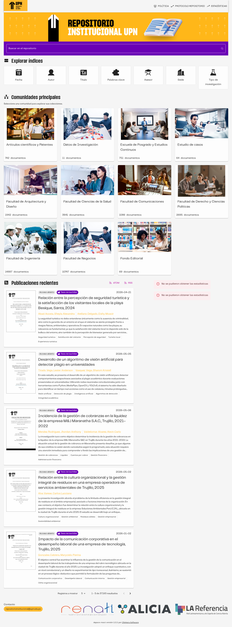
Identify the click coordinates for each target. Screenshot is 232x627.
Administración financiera (49, 459)
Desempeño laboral (73, 578)
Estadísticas (219, 6)
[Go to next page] (130, 593)
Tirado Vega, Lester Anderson (55, 370)
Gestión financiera (99, 455)
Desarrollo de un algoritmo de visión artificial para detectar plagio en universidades (80, 362)
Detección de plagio (63, 394)
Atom (116, 283)
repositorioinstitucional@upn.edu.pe (23, 609)
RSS (130, 283)
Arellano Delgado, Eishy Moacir (95, 314)
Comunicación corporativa (50, 578)
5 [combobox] (82, 593)
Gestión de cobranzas (48, 455)
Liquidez (64, 455)
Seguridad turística (46, 337)
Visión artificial (44, 394)
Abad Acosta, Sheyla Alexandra (56, 314)
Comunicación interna (95, 578)
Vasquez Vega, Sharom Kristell (93, 370)
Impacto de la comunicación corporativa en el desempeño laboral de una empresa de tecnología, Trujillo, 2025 (81, 544)
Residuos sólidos (87, 517)
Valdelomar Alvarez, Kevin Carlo (102, 432)
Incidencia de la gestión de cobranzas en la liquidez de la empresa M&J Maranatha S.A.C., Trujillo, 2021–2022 (82, 421)
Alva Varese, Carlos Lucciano (55, 493)
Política (163, 6)
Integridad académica (48, 398)
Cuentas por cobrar (79, 455)
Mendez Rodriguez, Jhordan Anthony (59, 432)
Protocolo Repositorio (190, 6)
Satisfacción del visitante (69, 337)
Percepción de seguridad (94, 337)
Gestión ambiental (69, 517)
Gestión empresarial (107, 517)
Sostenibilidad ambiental (49, 521)
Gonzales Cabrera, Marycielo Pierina (59, 555)
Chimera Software (130, 622)
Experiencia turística (47, 341)
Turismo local (114, 337)
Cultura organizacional (48, 517)
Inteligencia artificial (83, 394)
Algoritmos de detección (107, 394)
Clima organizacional (47, 583)
